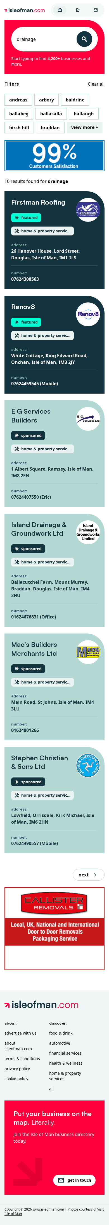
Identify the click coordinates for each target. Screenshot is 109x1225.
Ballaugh (84, 114)
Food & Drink (60, 1033)
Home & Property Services (65, 1075)
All (51, 1088)
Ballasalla (51, 114)
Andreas (18, 100)
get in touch (79, 1180)
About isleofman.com (18, 1045)
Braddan (50, 128)
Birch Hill (19, 128)
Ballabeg (19, 114)
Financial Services (65, 1053)
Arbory (46, 100)
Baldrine (75, 100)
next (84, 875)
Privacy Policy (17, 1068)
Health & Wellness (65, 1063)
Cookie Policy (16, 1078)
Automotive (59, 1043)
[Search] (84, 39)
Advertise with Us (20, 1033)
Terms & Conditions (22, 1058)
